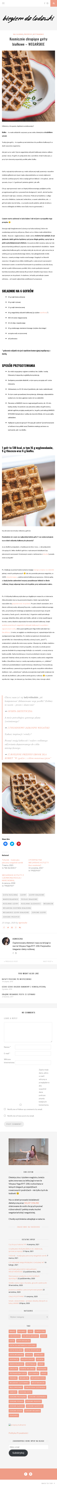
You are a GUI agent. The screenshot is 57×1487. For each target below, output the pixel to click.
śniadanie (14, 1415)
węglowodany (16, 1387)
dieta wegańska (16, 1355)
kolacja (40, 1359)
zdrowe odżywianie (37, 1397)
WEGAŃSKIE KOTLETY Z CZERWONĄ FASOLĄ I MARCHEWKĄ (13, 878)
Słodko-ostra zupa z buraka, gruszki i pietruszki (28, 1283)
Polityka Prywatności (18, 1433)
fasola (29, 1355)
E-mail (7, 1053)
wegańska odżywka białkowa (17, 908)
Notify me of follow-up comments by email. (24, 1109)
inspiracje (14, 1359)
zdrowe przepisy (11, 917)
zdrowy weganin (32, 1411)
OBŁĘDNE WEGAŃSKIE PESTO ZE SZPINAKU (18, 994)
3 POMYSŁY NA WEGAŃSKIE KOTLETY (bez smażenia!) (38, 862)
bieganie (21, 1331)
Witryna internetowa (9, 1061)
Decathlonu (6, 632)
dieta (12, 1341)
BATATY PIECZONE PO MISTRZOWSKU (17, 979)
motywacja (30, 1364)
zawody (13, 1392)
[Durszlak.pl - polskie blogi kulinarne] (17, 1425)
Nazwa (7, 1047)
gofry (23, 895)
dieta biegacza (23, 1341)
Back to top (47, 1483)
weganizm (48, 904)
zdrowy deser (16, 1411)
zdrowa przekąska (18, 1397)
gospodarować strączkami (21, 604)
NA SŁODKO (18, 34)
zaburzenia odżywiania (35, 1387)
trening (13, 1378)
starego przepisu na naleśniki (44, 570)
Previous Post (11, 961)
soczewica (33, 1373)
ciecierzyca (15, 1336)
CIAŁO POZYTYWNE (16, 1296)
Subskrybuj (18, 1453)
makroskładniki (10, 899)
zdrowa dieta (25, 1392)
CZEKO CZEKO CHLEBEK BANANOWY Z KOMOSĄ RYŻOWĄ (24, 987)
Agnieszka (23, 922)
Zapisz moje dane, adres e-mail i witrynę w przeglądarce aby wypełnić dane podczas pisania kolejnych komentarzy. (44, 1087)
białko (12, 1331)
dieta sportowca (33, 1350)
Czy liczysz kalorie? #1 (17, 1244)
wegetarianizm (38, 1383)
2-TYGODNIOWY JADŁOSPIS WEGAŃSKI (28, 727)
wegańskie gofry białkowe (16, 912)
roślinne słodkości (31, 904)
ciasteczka (40, 1331)
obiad (41, 1364)
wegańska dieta (38, 1378)
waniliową (43, 313)
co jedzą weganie (30, 1336)
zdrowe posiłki (16, 1401)
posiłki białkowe (29, 899)
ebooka (45, 554)
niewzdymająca (11, 577)
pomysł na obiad (27, 1369)
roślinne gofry (10, 904)
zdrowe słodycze (34, 1406)
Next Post (47, 961)
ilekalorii (39, 1355)
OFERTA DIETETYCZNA (19, 711)
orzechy (13, 1369)
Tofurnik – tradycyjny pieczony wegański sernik (28, 1255)
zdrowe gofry (39, 912)
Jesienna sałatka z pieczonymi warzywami (25, 1289)
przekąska (42, 1369)
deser (43, 1336)
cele (30, 1331)
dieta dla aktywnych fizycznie (23, 1345)
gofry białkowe (36, 895)
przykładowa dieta (18, 1373)
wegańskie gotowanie (19, 1383)
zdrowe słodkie (17, 1406)
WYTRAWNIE (38, 34)
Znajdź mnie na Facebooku (28, 1227)
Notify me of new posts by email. (20, 1116)
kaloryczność (27, 1359)
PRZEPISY (28, 34)
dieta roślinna (10, 895)
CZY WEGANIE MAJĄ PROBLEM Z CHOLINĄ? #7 (26, 1262)
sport (43, 1373)
